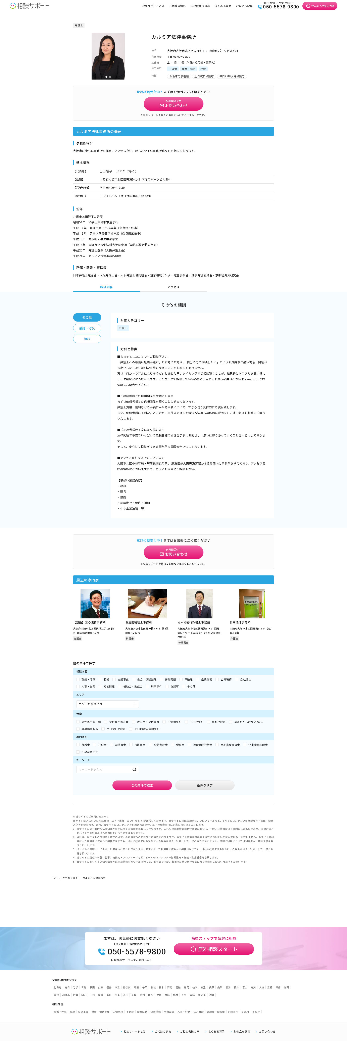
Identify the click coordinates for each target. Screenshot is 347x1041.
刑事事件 (233, 1011)
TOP (54, 877)
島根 (109, 995)
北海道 (57, 987)
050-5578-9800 (281, 7)
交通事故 (83, 1011)
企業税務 (156, 1011)
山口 (92, 995)
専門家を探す (70, 877)
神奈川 (127, 987)
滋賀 (286, 987)
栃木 (161, 987)
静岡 (186, 987)
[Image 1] (106, 77)
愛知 (178, 987)
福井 (236, 987)
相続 (87, 339)
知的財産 (199, 1011)
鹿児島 (202, 995)
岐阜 (195, 987)
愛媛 (134, 995)
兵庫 (278, 987)
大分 (184, 995)
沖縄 (211, 995)
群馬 (169, 987)
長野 (211, 987)
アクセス (173, 287)
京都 (269, 987)
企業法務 (142, 1011)
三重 (203, 987)
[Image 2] (110, 77)
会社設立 (169, 1011)
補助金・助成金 (216, 1011)
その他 (87, 317)
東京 (117, 987)
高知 (142, 995)
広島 (75, 995)
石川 (253, 987)
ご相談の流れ (177, 6)
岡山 (84, 995)
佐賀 (159, 995)
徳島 (117, 995)
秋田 (92, 987)
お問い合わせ (267, 1031)
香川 (125, 995)
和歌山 (66, 995)
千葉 (145, 987)
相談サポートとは (153, 6)
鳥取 (100, 995)
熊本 (175, 995)
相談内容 (106, 287)
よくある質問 (223, 6)
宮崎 (192, 995)
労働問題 (118, 1011)
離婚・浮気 (87, 328)
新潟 (228, 987)
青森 (67, 987)
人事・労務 (184, 1011)
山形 (100, 987)
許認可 (245, 1011)
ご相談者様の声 (200, 6)
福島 (109, 987)
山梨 (219, 987)
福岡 (150, 995)
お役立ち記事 (244, 6)
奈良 (56, 995)
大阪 (261, 987)
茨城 (153, 987)
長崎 (167, 995)
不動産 (130, 1011)
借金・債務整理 (100, 1011)
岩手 (75, 987)
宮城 (84, 987)
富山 (245, 987)
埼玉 (136, 987)
